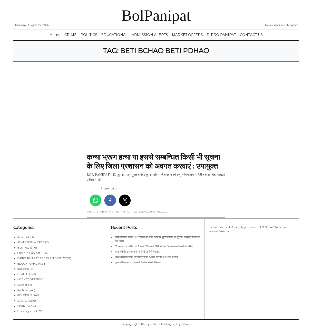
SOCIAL (22, 300)
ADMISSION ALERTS (150, 35)
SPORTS (23, 306)
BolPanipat (156, 15)
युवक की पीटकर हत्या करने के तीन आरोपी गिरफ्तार (138, 262)
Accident (23, 237)
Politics (22, 290)
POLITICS (88, 35)
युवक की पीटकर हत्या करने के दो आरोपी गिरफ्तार (137, 251)
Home (54, 35)
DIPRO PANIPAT (221, 35)
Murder (22, 284)
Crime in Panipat (28, 253)
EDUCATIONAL (114, 35)
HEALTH (22, 274)
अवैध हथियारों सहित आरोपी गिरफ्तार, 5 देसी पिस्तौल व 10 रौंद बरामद (146, 257)
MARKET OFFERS (187, 35)
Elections (23, 268)
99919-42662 (270, 227)
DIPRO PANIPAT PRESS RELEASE (39, 258)
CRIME (70, 35)
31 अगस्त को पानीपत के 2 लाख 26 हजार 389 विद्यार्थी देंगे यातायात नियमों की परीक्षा (154, 246)
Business (23, 247)
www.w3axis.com (219, 231)
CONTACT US (251, 35)
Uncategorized (27, 311)
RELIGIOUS (24, 295)
